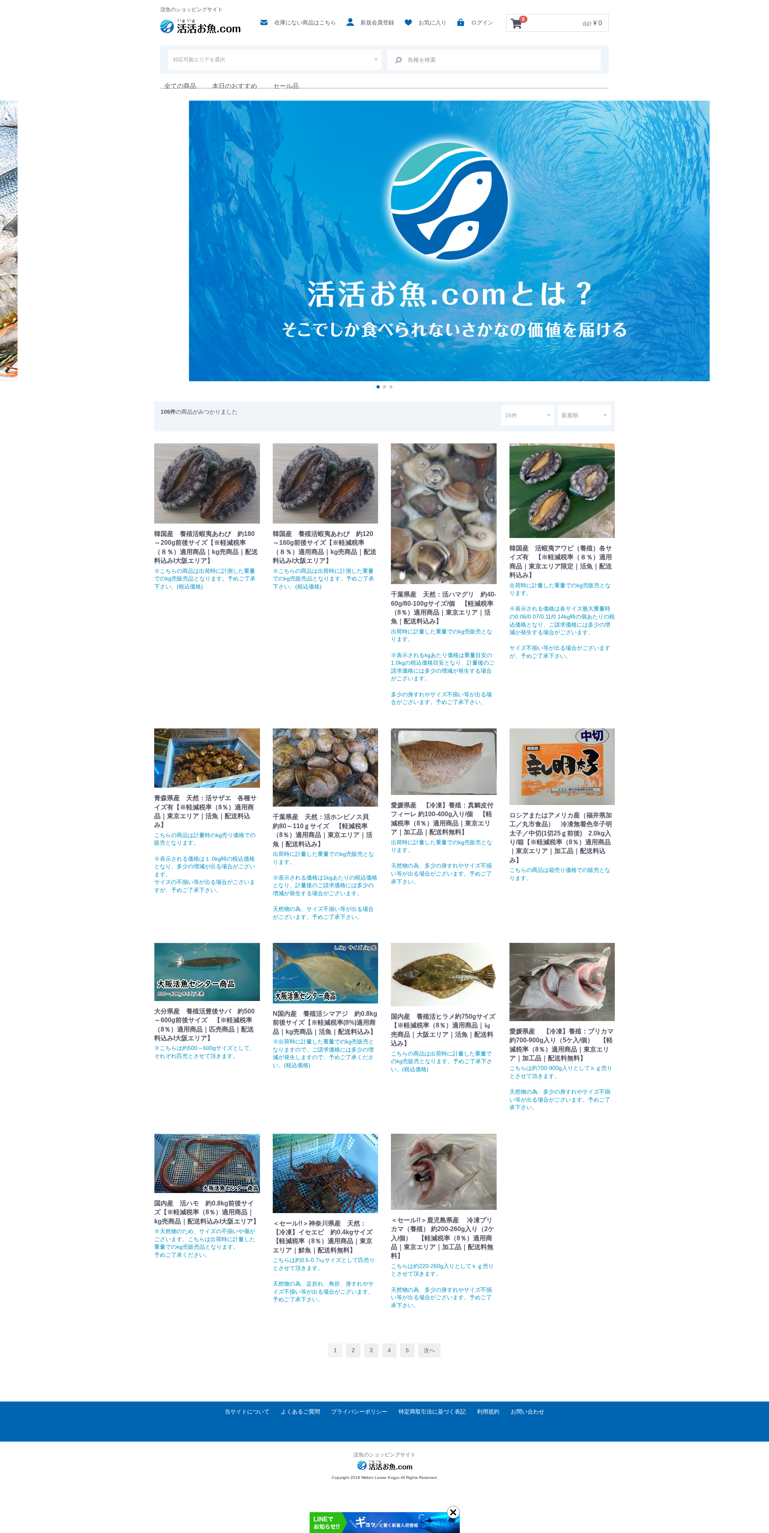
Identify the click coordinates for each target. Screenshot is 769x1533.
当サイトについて (247, 1411)
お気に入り (433, 22)
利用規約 (488, 1411)
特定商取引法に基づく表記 (432, 1411)
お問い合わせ (527, 1411)
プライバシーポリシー (359, 1411)
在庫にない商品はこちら (305, 22)
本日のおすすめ (234, 86)
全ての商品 (180, 86)
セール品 (286, 86)
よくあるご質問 (300, 1411)
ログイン (482, 22)
